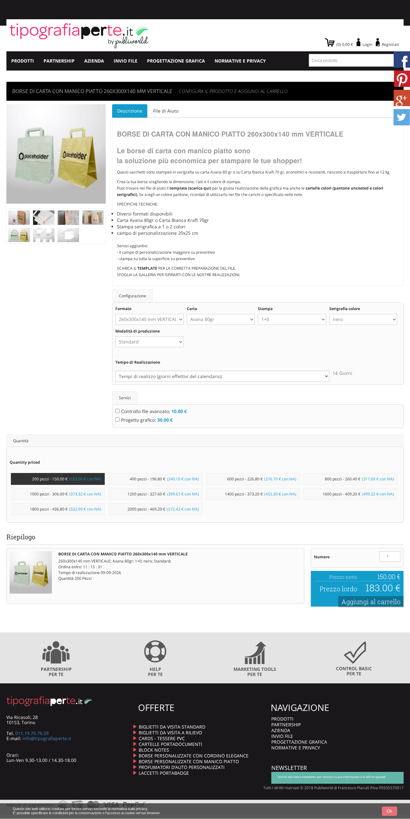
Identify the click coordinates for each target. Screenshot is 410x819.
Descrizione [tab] (129, 111)
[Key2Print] (79, 35)
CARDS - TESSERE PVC (162, 738)
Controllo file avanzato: (154, 411)
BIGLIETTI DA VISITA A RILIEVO (170, 733)
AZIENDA (94, 61)
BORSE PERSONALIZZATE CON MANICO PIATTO (189, 761)
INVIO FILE (125, 61)
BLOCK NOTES (154, 750)
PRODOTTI (22, 61)
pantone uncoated (351, 188)
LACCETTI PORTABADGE (164, 773)
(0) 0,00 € (344, 44)
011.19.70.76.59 (32, 733)
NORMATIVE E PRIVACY (240, 61)
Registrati (390, 44)
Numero (322, 557)
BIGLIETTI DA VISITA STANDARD (172, 727)
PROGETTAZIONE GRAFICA (176, 61)
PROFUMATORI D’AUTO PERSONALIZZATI (182, 767)
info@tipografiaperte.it (46, 738)
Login (367, 44)
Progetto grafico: (147, 420)
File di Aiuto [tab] (165, 111)
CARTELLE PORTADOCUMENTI (170, 744)
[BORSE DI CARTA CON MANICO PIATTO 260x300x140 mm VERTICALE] (19, 217)
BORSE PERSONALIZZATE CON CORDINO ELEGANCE (194, 756)
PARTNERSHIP (59, 61)
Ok (389, 811)
